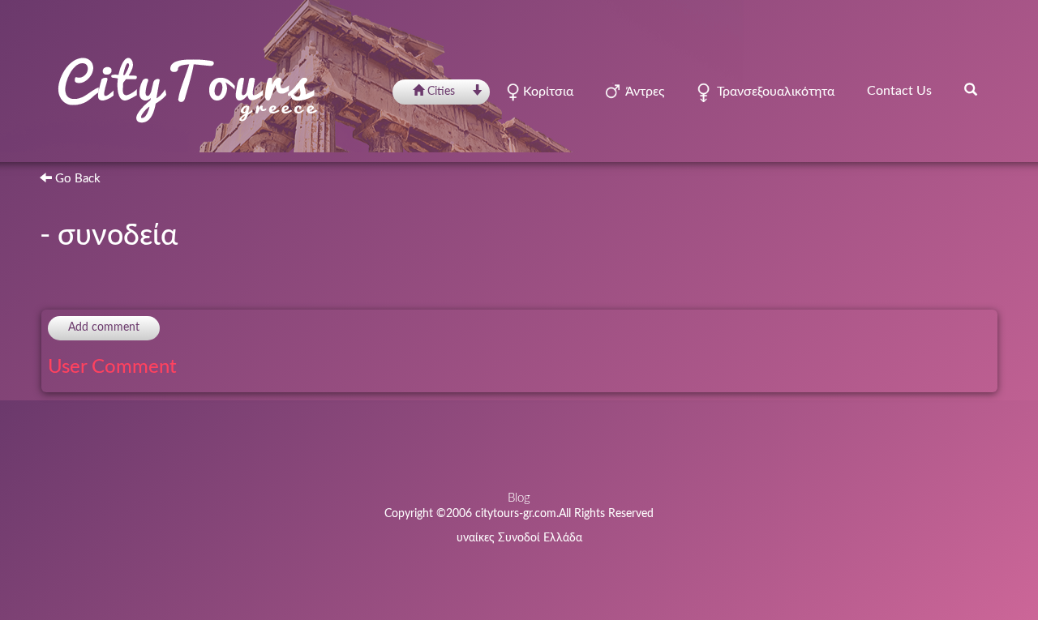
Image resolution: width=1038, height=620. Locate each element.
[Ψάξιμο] (970, 89)
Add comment (103, 327)
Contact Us (899, 90)
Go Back (76, 179)
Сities (441, 91)
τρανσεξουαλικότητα (772, 91)
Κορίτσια (546, 91)
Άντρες (642, 91)
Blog (519, 498)
